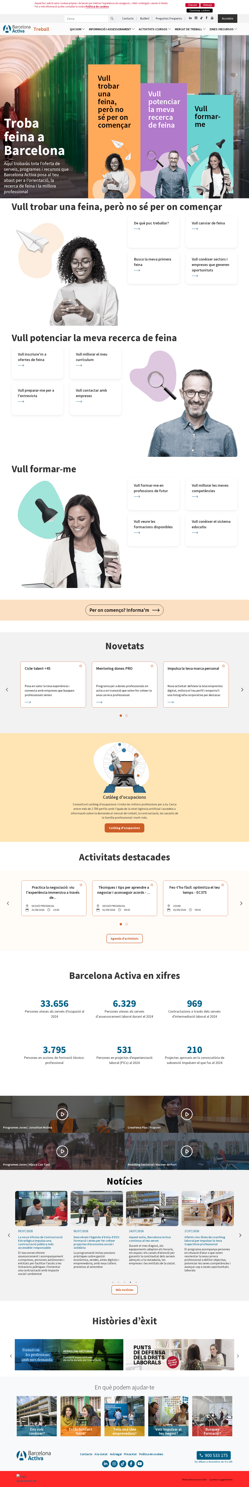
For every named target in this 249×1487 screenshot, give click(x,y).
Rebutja (207, 5)
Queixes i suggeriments (221, 1479)
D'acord (192, 5)
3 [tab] (124, 1282)
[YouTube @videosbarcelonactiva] (212, 17)
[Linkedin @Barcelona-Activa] (190, 17)
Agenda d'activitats (125, 938)
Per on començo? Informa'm (120, 610)
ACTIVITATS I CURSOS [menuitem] (153, 29)
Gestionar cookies (199, 10)
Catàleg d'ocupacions (124, 828)
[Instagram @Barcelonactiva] (196, 17)
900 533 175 (216, 1455)
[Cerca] (112, 18)
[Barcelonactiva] (16, 29)
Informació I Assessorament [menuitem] (110, 29)
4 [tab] (130, 1282)
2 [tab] (119, 1282)
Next (237, 1356)
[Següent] (242, 690)
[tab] (121, 715)
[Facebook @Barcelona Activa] (206, 17)
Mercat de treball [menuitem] (189, 29)
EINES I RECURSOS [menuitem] (222, 29)
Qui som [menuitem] (76, 29)
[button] (62, 1114)
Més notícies (124, 1290)
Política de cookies (97, 6)
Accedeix (227, 18)
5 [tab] (136, 1282)
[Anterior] (7, 690)
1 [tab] (113, 1282)
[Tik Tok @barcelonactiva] (201, 17)
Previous (11, 1356)
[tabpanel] (53, 684)
